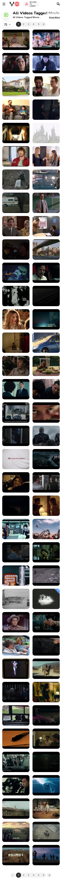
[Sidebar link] (4, 4)
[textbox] (7, 24)
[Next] (49, 875)
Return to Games (33, 4)
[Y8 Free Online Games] (14, 4)
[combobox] (7, 24)
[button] (54, 17)
